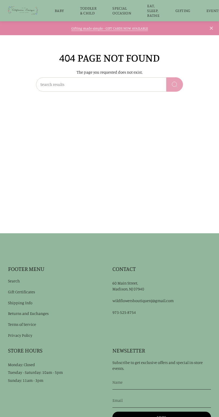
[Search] (174, 84)
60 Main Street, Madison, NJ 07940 (128, 285)
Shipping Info (20, 302)
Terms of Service (22, 324)
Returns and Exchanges (28, 313)
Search (14, 280)
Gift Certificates (21, 291)
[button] (59, 10)
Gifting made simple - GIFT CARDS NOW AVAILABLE (109, 28)
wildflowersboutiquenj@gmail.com (143, 300)
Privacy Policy (20, 335)
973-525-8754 (124, 312)
